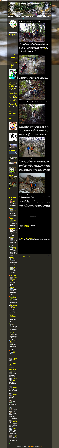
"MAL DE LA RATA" (15, 229)
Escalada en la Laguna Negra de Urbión (15, 210)
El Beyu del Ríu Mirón (14, 297)
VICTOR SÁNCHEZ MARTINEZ (13, 275)
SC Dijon (10, 118)
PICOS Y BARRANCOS (13, 305)
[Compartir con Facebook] (33, 225)
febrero (12, 65)
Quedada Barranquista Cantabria (14, 428)
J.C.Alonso (22, 238)
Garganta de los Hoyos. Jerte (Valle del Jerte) (13, 53)
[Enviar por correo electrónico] (31, 225)
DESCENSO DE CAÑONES (12, 315)
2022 (11, 35)
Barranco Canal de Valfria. (14, 352)
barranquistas (12, 287)
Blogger (40, 446)
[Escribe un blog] (32, 225)
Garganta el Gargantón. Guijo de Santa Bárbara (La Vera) (15, 421)
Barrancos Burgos (12, 84)
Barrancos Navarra (14, 89)
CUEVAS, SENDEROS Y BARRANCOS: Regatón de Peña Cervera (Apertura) (13, 317)
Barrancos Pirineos (11, 91)
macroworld (31, 446)
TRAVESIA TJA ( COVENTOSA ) (15, 239)
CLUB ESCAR (12, 257)
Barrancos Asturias (12, 83)
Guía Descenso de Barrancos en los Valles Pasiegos (15, 379)
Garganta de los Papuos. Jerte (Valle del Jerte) (13, 62)
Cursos (10, 97)
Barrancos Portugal (11, 92)
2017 (11, 37)
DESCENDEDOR (12, 228)
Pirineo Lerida (15, 100)
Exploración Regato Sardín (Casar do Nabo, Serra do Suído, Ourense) (15, 221)
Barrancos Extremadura (25, 226)
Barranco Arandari (14, 333)
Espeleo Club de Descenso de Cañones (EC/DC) (13, 218)
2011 (11, 67)
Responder (22, 241)
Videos (15, 106)
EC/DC (10, 112)
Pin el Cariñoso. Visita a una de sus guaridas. (15, 436)
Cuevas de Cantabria (13, 96)
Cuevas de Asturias (12, 94)
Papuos (45, 48)
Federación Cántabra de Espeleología (12, 113)
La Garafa (11, 208)
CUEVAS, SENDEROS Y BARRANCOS (24, 4)
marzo (12, 64)
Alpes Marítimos (12, 82)
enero (12, 66)
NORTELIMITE (12, 350)
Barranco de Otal (15, 412)
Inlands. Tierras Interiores (12, 199)
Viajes (16, 105)
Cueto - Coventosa (14, 267)
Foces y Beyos (12, 296)
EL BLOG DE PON (12, 237)
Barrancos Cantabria (11, 86)
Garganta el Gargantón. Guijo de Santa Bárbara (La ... (13, 55)
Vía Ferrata (11, 105)
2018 (11, 36)
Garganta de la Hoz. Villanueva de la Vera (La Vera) (13, 57)
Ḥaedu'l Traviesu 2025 (14, 259)
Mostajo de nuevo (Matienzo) (14, 201)
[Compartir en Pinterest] (34, 225)
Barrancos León (11, 88)
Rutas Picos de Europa (13, 103)
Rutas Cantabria (13, 102)
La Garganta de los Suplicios (14, 343)
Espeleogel (11, 246)
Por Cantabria (11, 117)
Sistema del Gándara (13, 104)
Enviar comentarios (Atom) (27, 256)
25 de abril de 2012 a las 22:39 (30, 238)
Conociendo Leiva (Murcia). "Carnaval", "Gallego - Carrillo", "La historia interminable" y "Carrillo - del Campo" (13, 279)
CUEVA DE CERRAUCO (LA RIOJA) (14, 248)
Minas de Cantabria (11, 99)
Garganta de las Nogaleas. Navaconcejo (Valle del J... (13, 60)
